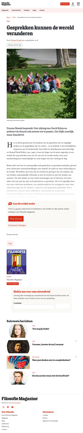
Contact (4, 429)
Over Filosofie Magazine (10, 415)
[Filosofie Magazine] (6, 4)
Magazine (5, 10)
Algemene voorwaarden (50, 421)
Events (42, 10)
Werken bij (5, 426)
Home (9, 17)
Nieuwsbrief (16, 10)
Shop (34, 10)
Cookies (45, 415)
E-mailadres (17, 303)
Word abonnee (65, 4)
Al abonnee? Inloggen (17, 225)
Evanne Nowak (16, 40)
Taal (14, 17)
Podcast (26, 10)
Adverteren (5, 424)
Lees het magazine (12, 284)
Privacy (45, 418)
